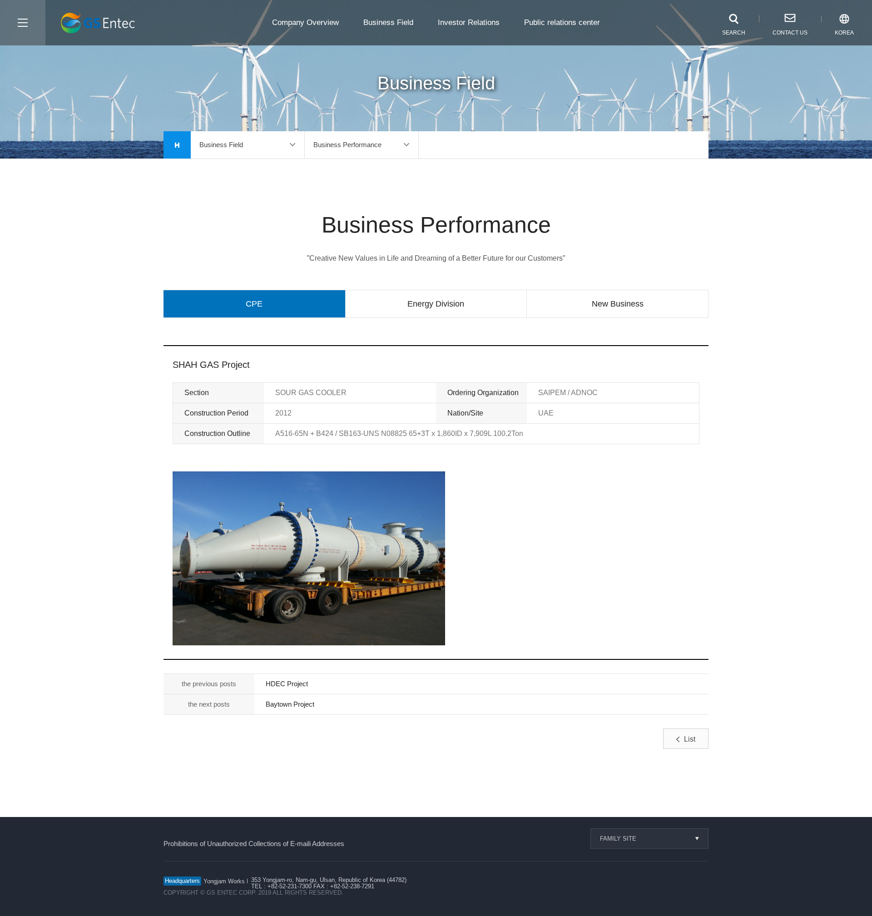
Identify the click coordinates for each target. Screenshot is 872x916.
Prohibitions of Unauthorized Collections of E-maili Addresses (254, 843)
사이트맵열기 (22, 22)
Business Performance (347, 145)
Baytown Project (290, 704)
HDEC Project (287, 684)
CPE (254, 303)
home (177, 144)
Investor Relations (469, 22)
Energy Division (435, 303)
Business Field (388, 22)
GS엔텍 (99, 23)
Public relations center (562, 22)
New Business (618, 303)
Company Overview (305, 22)
